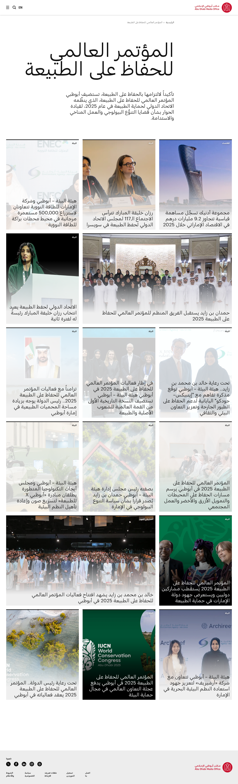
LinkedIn (24, 764)
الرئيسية (170, 22)
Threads (39, 764)
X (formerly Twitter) (8, 764)
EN (20, 7)
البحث (14, 7)
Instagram (32, 764)
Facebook (16, 764)
